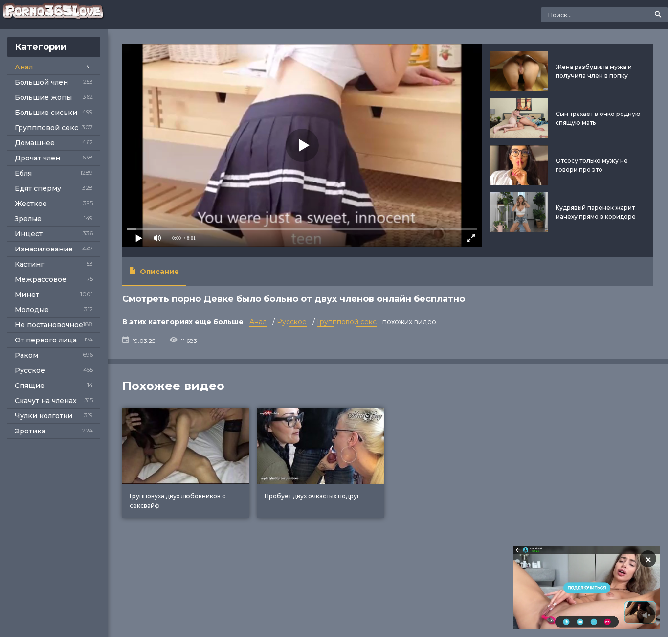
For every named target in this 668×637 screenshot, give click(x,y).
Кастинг (29, 264)
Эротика (30, 431)
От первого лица (46, 340)
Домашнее (35, 142)
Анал (24, 67)
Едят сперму (38, 188)
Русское (30, 370)
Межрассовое (41, 279)
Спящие (30, 385)
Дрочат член (37, 158)
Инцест (29, 233)
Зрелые (28, 218)
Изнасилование (44, 249)
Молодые (32, 309)
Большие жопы (43, 97)
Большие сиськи (46, 112)
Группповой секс (46, 127)
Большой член (41, 82)
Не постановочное (49, 324)
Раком (26, 355)
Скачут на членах (46, 400)
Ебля (23, 173)
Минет (27, 294)
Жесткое (31, 203)
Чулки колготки (43, 415)
